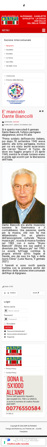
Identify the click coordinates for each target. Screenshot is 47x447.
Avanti (35, 293)
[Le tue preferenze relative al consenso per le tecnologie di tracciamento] (4, 442)
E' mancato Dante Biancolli (17, 114)
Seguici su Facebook (23, 5)
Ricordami (11, 324)
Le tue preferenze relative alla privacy (26, 440)
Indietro (13, 293)
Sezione (16, 122)
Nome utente (9, 307)
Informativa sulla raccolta (16, 443)
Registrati (10, 337)
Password (8, 315)
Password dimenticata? (16, 331)
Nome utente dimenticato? (17, 334)
